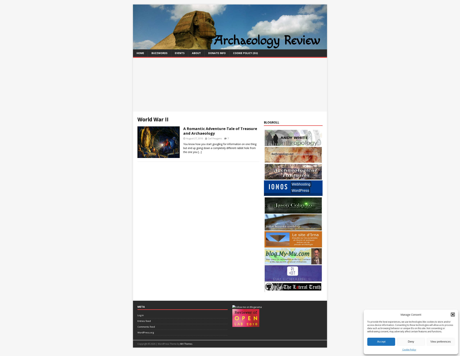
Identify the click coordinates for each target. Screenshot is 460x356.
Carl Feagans (215, 138)
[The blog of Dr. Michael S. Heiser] (293, 279)
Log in (140, 315)
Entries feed (144, 321)
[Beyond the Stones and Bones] (293, 161)
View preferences (440, 341)
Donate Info (217, 53)
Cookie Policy (409, 349)
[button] (453, 314)
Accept (381, 341)
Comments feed (146, 326)
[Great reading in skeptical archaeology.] (293, 289)
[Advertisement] (230, 85)
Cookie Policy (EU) (245, 53)
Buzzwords (159, 53)
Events (180, 53)
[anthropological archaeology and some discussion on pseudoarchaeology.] (293, 144)
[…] (200, 152)
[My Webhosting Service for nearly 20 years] (293, 195)
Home (140, 53)
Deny (411, 341)
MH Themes (186, 343)
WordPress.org (145, 332)
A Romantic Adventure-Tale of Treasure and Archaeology (220, 131)
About (196, 53)
